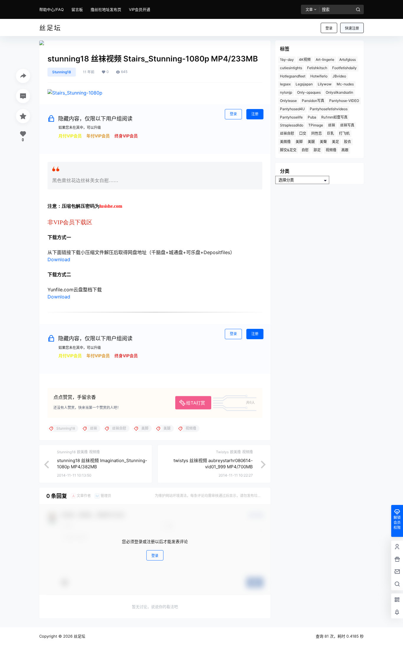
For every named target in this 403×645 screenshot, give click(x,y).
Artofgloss (347, 59)
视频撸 (331, 150)
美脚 (299, 141)
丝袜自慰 (287, 133)
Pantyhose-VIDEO (344, 100)
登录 (328, 28)
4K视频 (305, 59)
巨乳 (330, 133)
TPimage (315, 125)
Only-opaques (309, 92)
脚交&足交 (288, 150)
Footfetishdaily (344, 68)
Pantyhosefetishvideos (329, 109)
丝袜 (331, 125)
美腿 (311, 141)
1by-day (287, 59)
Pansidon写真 (313, 100)
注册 (254, 114)
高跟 (344, 150)
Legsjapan (304, 84)
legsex (285, 84)
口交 (302, 133)
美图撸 (285, 141)
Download (58, 259)
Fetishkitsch (317, 68)
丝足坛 (79, 636)
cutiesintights (291, 68)
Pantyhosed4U (292, 109)
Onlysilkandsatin (339, 92)
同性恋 (316, 133)
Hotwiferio (318, 76)
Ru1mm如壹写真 (334, 117)
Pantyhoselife (291, 117)
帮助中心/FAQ (51, 9)
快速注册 (352, 28)
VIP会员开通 (139, 9)
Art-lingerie (325, 59)
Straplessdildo (291, 125)
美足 (335, 141)
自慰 (305, 150)
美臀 (323, 141)
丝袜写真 (347, 125)
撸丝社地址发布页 (106, 9)
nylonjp (286, 92)
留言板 (77, 9)
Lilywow (325, 84)
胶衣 (347, 141)
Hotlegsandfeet (292, 76)
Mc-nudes (345, 84)
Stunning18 (61, 72)
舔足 (317, 150)
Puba (312, 117)
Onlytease (288, 100)
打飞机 (344, 133)
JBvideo (339, 76)
